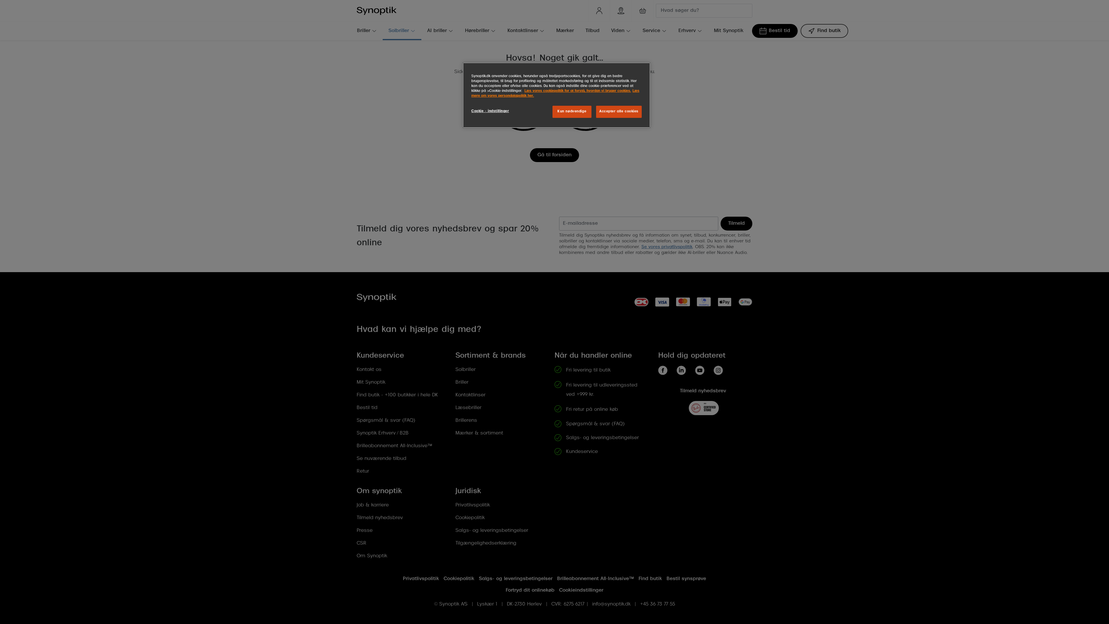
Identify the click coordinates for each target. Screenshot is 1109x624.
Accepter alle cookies (619, 111)
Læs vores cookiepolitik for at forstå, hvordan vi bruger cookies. (577, 91)
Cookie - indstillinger (490, 111)
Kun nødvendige (571, 111)
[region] (556, 95)
